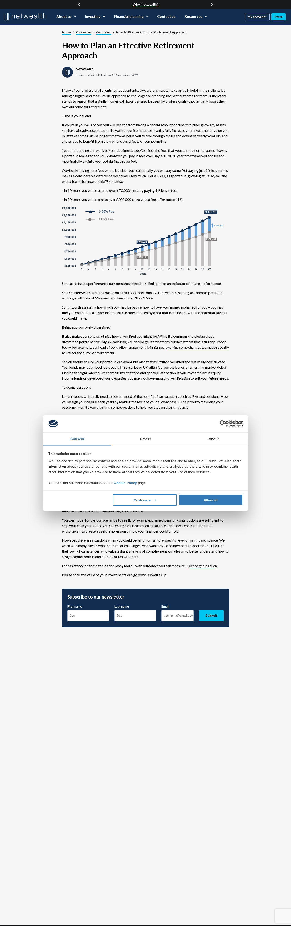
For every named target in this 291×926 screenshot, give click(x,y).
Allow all (210, 500)
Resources (83, 32)
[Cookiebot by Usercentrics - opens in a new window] (223, 423)
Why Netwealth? (146, 4)
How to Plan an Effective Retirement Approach (151, 32)
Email (165, 606)
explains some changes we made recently (197, 347)
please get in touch (202, 565)
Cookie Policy (125, 483)
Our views (103, 32)
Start (278, 17)
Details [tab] (145, 439)
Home (66, 32)
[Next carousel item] (212, 4)
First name (74, 606)
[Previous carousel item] (78, 4)
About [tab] (214, 439)
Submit (211, 615)
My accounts (257, 17)
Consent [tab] (77, 439)
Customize (142, 500)
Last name (121, 606)
